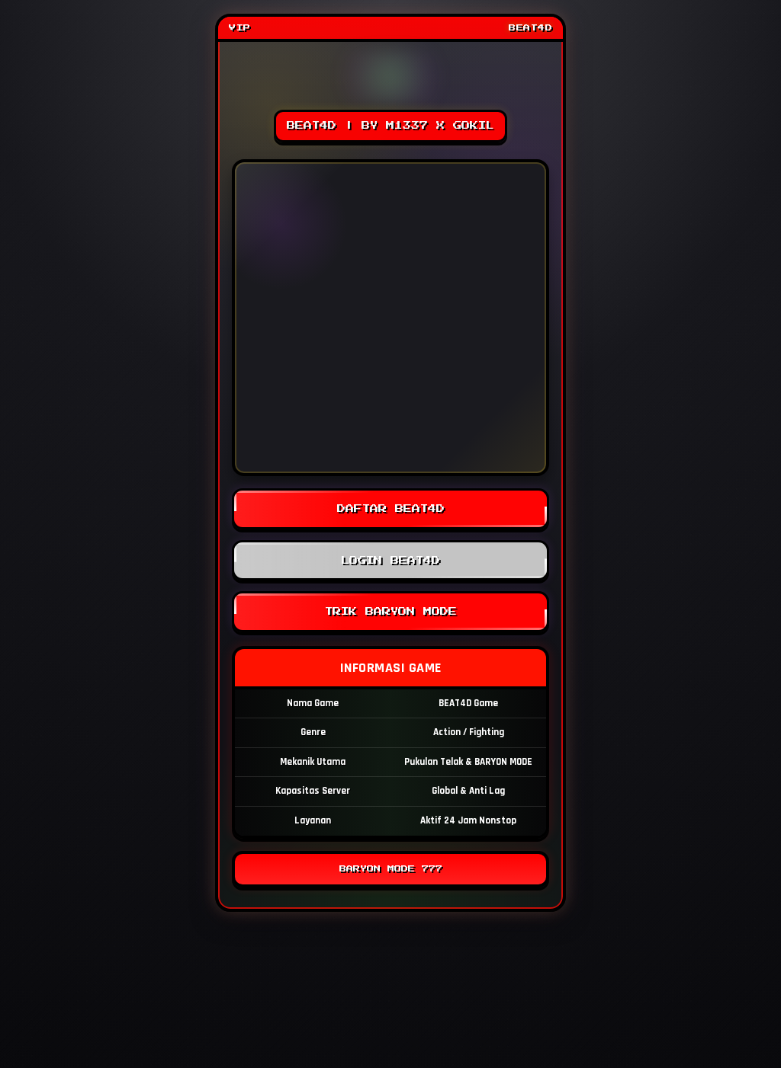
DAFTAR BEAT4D (391, 508)
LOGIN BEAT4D (390, 560)
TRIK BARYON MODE (391, 611)
